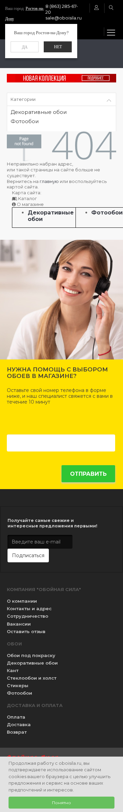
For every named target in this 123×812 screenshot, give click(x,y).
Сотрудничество (27, 616)
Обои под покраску (31, 655)
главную (49, 181)
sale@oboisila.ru (63, 18)
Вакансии (19, 624)
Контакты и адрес (29, 608)
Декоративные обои (39, 112)
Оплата (16, 717)
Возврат (17, 732)
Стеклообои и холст (31, 678)
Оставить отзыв (26, 631)
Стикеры (17, 685)
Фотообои (25, 122)
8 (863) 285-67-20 (61, 9)
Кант (12, 670)
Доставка (19, 724)
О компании (22, 601)
